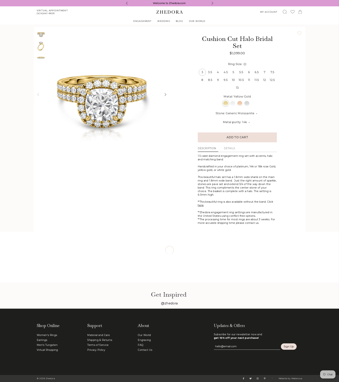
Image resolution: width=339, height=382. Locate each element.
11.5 (256, 80)
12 (264, 80)
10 (233, 80)
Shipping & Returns (99, 340)
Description (207, 148)
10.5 (241, 80)
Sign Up (289, 346)
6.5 (257, 72)
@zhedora (169, 303)
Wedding (163, 21)
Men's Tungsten (47, 345)
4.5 (226, 72)
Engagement (142, 21)
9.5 (226, 80)
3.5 (210, 72)
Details (229, 148)
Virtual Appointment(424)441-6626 (52, 12)
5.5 (241, 72)
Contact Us (145, 349)
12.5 (272, 80)
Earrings (42, 340)
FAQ (140, 345)
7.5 (272, 72)
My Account (269, 12)
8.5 (210, 80)
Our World (197, 21)
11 (249, 80)
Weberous (296, 378)
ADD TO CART (237, 137)
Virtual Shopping (47, 349)
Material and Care (98, 335)
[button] (38, 94)
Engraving (144, 340)
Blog (179, 21)
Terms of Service (98, 345)
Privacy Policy (96, 349)
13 (237, 87)
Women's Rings (47, 335)
